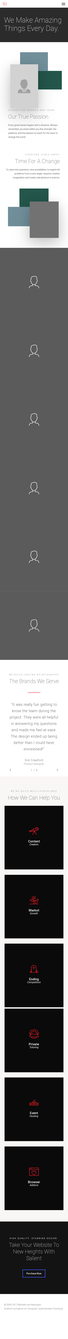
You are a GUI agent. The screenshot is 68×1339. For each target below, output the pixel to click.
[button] (63, 3)
